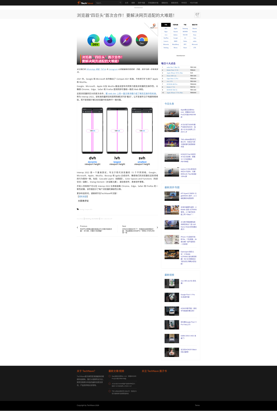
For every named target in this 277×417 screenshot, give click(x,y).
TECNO (185, 35)
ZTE (194, 47)
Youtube (194, 3)
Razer (185, 47)
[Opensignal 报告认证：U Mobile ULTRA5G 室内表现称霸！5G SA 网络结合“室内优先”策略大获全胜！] (172, 254)
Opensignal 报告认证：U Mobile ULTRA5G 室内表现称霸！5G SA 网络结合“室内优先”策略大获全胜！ (188, 257)
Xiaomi (175, 31)
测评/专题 (141, 3)
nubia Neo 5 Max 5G (173, 67)
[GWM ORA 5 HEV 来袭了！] (172, 338)
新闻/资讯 (174, 3)
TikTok (103, 69)
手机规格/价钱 (153, 3)
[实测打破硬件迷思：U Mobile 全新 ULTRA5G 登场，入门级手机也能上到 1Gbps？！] (172, 210)
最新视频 (169, 274)
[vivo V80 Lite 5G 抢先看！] (172, 283)
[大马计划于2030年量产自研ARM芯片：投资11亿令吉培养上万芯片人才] (172, 127)
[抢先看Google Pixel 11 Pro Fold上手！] (172, 324)
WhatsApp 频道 (92, 69)
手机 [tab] (166, 25)
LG (185, 38)
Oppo (166, 31)
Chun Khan (80, 219)
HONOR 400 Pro (172, 84)
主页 (126, 3)
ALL (166, 28)
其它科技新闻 (95, 219)
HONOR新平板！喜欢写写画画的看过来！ (189, 309)
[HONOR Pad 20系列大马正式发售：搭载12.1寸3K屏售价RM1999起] (172, 157)
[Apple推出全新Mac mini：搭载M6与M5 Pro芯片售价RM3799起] (172, 112)
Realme (194, 31)
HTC (185, 44)
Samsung (185, 28)
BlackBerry (175, 44)
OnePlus (166, 38)
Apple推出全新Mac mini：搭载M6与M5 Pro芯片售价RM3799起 (124, 377)
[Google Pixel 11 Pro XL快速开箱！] (172, 297)
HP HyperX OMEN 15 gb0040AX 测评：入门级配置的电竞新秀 (189, 195)
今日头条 (169, 103)
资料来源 (83, 196)
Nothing (166, 47)
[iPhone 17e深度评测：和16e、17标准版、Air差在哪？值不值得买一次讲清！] (172, 239)
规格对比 (165, 3)
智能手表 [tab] (194, 25)
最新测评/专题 (172, 187)
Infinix (176, 35)
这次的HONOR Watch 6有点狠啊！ (189, 350)
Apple (175, 28)
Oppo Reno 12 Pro (172, 78)
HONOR (185, 31)
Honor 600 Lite (171, 76)
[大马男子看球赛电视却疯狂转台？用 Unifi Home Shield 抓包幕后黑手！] (172, 224)
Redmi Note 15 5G (172, 70)
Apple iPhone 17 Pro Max (175, 93)
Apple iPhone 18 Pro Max (175, 73)
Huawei (194, 28)
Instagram (113, 69)
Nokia (185, 41)
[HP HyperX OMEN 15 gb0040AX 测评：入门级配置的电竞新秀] (172, 196)
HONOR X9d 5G (172, 90)
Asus (194, 38)
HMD (175, 41)
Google (175, 38)
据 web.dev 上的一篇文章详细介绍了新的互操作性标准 (131, 93)
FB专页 (184, 3)
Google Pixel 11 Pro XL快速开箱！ (188, 295)
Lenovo (166, 41)
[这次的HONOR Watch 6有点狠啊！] (172, 352)
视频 (133, 3)
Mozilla (81, 209)
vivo (166, 35)
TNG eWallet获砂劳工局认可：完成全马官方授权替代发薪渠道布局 (124, 392)
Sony (194, 35)
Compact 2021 (88, 209)
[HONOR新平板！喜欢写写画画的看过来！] (172, 311)
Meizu (175, 47)
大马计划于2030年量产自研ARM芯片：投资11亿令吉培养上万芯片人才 (124, 385)
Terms (197, 405)
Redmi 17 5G (171, 87)
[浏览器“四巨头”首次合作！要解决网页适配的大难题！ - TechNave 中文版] (85, 2)
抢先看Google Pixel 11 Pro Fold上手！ (189, 323)
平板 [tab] (185, 25)
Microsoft (195, 44)
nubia (194, 41)
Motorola (166, 44)
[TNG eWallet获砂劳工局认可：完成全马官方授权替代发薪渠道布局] (172, 142)
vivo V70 (169, 81)
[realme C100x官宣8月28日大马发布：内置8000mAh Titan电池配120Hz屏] (172, 172)
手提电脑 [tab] (175, 25)
